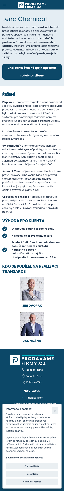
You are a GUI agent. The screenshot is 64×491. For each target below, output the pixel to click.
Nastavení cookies (32, 481)
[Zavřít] (55, 410)
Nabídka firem (34, 398)
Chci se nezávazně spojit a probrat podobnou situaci (32, 71)
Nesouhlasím (32, 474)
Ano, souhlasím (32, 466)
